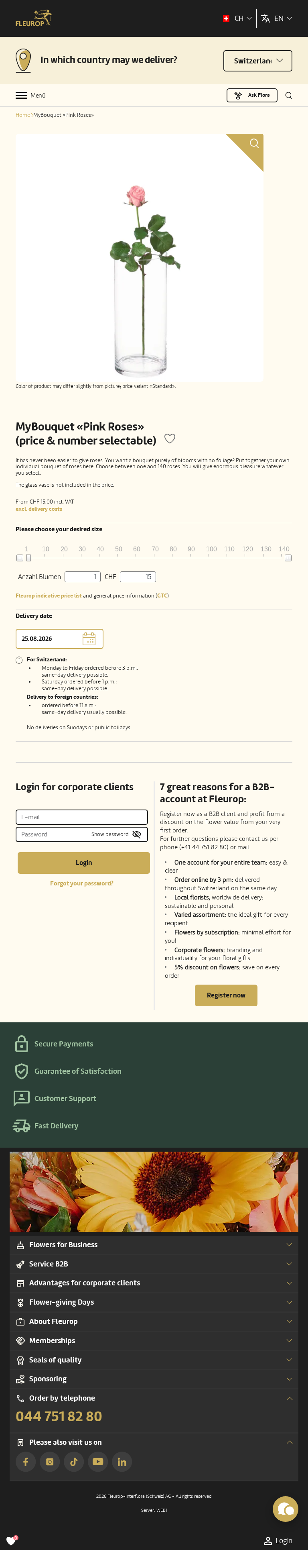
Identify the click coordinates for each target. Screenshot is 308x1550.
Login (84, 863)
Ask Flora (259, 95)
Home (23, 115)
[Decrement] (20, 558)
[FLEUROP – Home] (34, 19)
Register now (226, 995)
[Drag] (28, 558)
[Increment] (288, 558)
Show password (110, 834)
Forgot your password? (81, 883)
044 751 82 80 (59, 1417)
